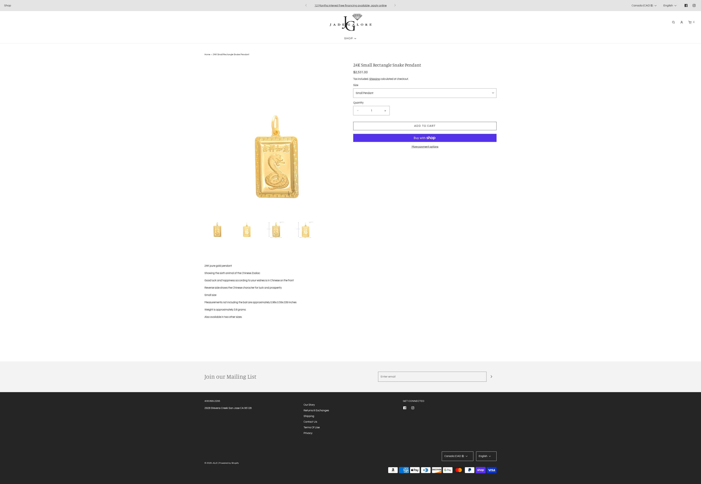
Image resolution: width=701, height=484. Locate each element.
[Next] (395, 5)
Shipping (374, 79)
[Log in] (681, 22)
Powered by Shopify (229, 463)
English (668, 5)
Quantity (358, 102)
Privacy (308, 433)
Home (207, 54)
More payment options (425, 146)
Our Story (309, 404)
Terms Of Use (312, 427)
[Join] (492, 377)
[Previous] (306, 5)
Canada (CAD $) (643, 5)
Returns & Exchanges (316, 410)
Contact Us (310, 421)
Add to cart (425, 126)
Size (355, 85)
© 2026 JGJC (211, 463)
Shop (7, 5)
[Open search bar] (673, 22)
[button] (217, 225)
